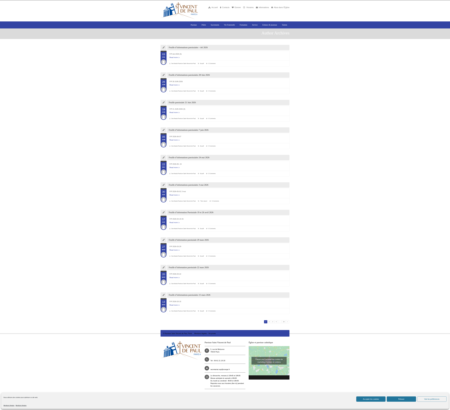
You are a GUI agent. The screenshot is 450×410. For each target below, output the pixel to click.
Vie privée (212, 333)
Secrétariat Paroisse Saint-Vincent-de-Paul (183, 63)
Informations (264, 7)
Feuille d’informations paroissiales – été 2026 (188, 47)
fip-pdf (202, 63)
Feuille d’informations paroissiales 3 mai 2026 (188, 185)
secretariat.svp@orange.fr (220, 369)
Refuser (401, 399)
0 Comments (212, 63)
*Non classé (203, 201)
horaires (231, 383)
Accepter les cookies (371, 399)
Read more (173, 57)
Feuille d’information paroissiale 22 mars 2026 (189, 267)
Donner (238, 7)
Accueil (215, 7)
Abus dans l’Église (281, 7)
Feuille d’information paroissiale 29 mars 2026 (189, 240)
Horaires (250, 7)
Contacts (225, 7)
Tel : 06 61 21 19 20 (217, 361)
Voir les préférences (431, 399)
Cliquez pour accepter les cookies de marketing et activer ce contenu (269, 360)
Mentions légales (9, 405)
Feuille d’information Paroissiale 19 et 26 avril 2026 (191, 212)
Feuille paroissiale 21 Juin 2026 (182, 102)
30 (284, 321)
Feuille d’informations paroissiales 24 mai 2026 (189, 157)
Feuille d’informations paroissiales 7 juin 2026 (188, 130)
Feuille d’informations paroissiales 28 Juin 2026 (189, 75)
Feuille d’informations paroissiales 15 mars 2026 (189, 295)
